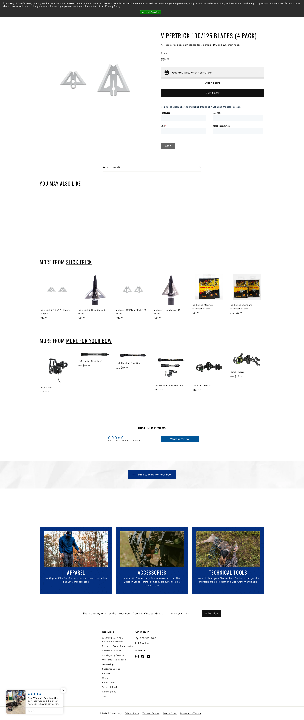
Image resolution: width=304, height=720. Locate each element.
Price (164, 53)
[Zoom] (95, 79)
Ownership (108, 664)
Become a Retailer (111, 650)
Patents (106, 673)
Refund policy (109, 691)
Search (105, 696)
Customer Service (111, 669)
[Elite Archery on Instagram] (137, 656)
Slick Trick (79, 262)
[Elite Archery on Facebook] (142, 656)
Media (105, 678)
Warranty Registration (114, 659)
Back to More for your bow (154, 474)
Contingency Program (113, 655)
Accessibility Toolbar (190, 713)
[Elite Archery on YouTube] (148, 656)
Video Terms (108, 682)
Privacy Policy (132, 713)
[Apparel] (76, 549)
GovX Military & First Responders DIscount (113, 640)
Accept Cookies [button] (150, 12)
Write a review (179, 438)
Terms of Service (110, 687)
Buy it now (213, 92)
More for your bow (89, 340)
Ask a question (113, 167)
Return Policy (170, 713)
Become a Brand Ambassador (117, 646)
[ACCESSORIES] (152, 549)
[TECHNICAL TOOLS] (228, 549)
